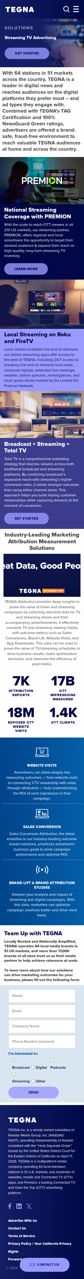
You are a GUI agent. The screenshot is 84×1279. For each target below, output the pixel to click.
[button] (76, 9)
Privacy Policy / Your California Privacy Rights (39, 1247)
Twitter (30, 1206)
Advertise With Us (22, 1220)
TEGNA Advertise (22, 1120)
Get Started (27, 53)
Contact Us (17, 1228)
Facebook (11, 1206)
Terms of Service (21, 1236)
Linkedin (20, 1206)
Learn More (26, 268)
